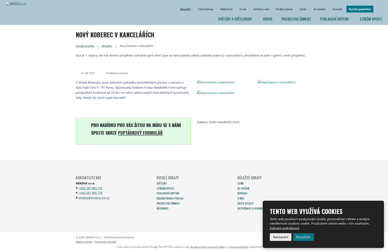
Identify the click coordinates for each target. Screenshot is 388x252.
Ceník (303, 9)
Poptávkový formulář (140, 132)
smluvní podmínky (238, 247)
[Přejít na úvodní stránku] (18, 3)
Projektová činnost (296, 19)
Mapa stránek (84, 242)
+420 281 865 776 (90, 193)
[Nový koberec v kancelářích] (224, 82)
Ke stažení (319, 9)
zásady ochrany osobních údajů (207, 247)
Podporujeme (284, 9)
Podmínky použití (105, 242)
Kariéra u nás (261, 9)
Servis (267, 19)
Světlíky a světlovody (235, 19)
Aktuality (185, 9)
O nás (242, 9)
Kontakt (337, 9)
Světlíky (162, 183)
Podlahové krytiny (334, 19)
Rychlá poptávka (360, 9)
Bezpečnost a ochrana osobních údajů (261, 208)
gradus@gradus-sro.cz (94, 198)
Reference (226, 9)
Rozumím (303, 237)
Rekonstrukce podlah (170, 198)
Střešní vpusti (371, 19)
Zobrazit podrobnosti (284, 228)
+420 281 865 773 (90, 188)
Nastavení (280, 237)
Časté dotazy (205, 9)
